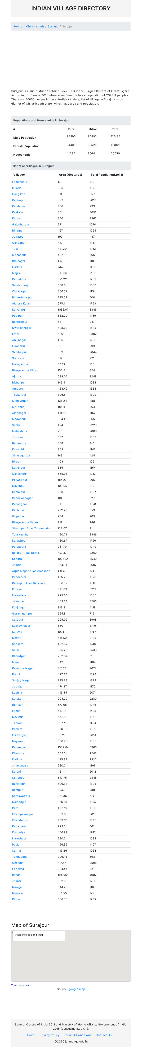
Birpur (16, 461)
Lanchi (16, 710)
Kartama (18, 510)
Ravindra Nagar (23, 668)
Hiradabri (18, 346)
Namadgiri (19, 802)
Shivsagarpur (21, 455)
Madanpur (19, 419)
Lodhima (18, 869)
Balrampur (19, 443)
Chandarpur (20, 820)
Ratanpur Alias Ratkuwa (28, 583)
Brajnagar (18, 261)
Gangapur (19, 242)
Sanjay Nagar (21, 680)
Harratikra (19, 595)
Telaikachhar (21, 534)
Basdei (16, 875)
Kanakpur (18, 467)
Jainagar (18, 601)
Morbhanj (18, 407)
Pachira (17, 729)
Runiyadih (19, 783)
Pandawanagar (22, 498)
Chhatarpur (20, 291)
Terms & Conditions (77, 1035)
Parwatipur (19, 479)
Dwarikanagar (21, 327)
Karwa (16, 218)
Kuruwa (17, 631)
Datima (17, 759)
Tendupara (19, 856)
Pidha (16, 899)
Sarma (16, 850)
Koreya (17, 589)
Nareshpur (19, 838)
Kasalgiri (18, 449)
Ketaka (16, 698)
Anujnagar (19, 340)
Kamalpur (18, 492)
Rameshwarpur (22, 297)
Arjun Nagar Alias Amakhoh (31, 571)
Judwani (18, 437)
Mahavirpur (20, 400)
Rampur (17, 790)
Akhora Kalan (21, 303)
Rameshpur (20, 321)
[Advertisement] (71, 57)
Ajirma (16, 376)
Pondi (16, 674)
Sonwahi (18, 358)
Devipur (17, 717)
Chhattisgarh (35, 26)
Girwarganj (19, 735)
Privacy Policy (49, 1035)
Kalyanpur (19, 309)
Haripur (17, 267)
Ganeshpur (19, 473)
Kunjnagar (19, 607)
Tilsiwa (17, 723)
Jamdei (17, 565)
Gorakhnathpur (22, 613)
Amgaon (18, 388)
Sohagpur (18, 777)
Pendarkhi (19, 577)
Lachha (17, 692)
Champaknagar (22, 814)
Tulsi (15, 248)
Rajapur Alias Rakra (25, 552)
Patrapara (19, 826)
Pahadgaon (20, 504)
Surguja (53, 26)
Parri (15, 808)
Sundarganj (20, 285)
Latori (16, 334)
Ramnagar (19, 747)
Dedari (16, 638)
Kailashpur (19, 540)
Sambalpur (19, 352)
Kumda (16, 188)
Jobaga (17, 686)
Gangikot (18, 194)
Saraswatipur (21, 796)
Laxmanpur (20, 182)
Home (18, 26)
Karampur (18, 200)
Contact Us (104, 1035)
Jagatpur (18, 236)
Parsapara (19, 546)
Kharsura (18, 753)
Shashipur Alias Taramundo (31, 528)
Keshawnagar (21, 625)
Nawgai (17, 887)
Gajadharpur (20, 224)
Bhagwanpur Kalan (25, 522)
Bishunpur (19, 382)
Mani (15, 662)
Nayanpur (18, 486)
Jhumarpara (20, 765)
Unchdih (18, 862)
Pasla (16, 844)
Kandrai (17, 558)
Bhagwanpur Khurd (25, 370)
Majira (16, 273)
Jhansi (16, 881)
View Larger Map (20, 985)
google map (76, 989)
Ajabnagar (19, 413)
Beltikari (18, 704)
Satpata (17, 619)
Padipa (17, 315)
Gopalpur (18, 516)
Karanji (17, 771)
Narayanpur (20, 364)
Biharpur (18, 230)
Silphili (16, 425)
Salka (16, 650)
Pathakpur (19, 279)
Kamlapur (18, 206)
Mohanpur (19, 255)
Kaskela (17, 212)
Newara (17, 893)
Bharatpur (19, 656)
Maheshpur (19, 431)
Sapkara (18, 644)
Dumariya (18, 832)
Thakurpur (19, 394)
